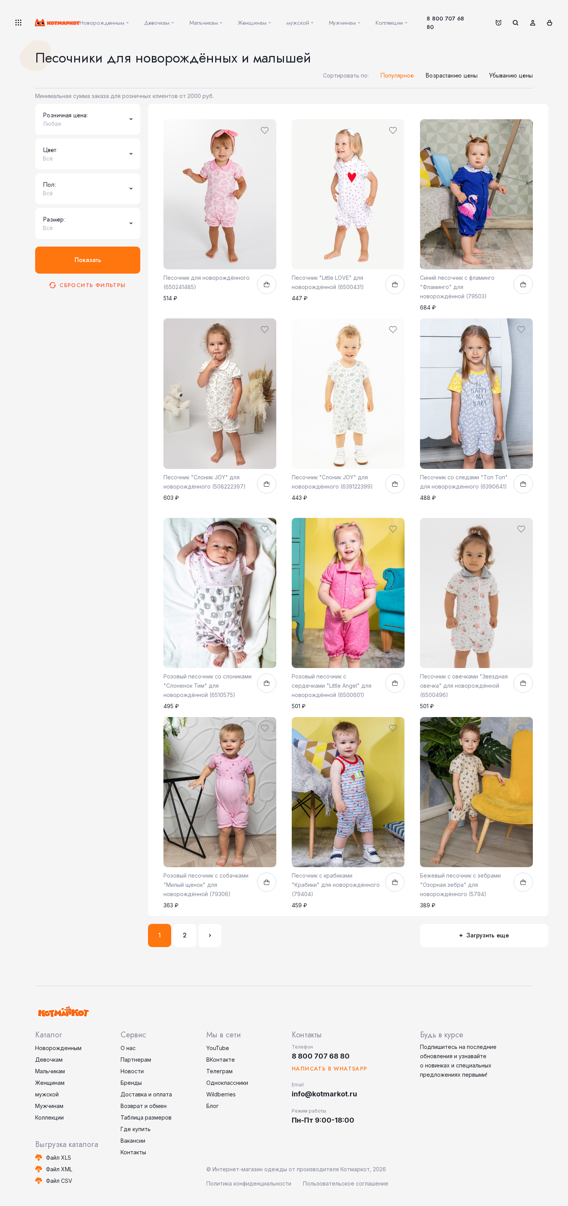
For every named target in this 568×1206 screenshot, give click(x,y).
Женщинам (50, 1082)
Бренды (131, 1082)
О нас (128, 1048)
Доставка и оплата (146, 1094)
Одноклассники (227, 1082)
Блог (212, 1106)
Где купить (136, 1129)
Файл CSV (59, 1180)
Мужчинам (49, 1106)
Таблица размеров (146, 1117)
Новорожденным (58, 1048)
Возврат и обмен (144, 1106)
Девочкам (49, 1059)
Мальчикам (50, 1071)
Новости (132, 1071)
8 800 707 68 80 (445, 22)
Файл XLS (58, 1157)
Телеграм (219, 1071)
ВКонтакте (220, 1059)
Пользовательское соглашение (345, 1183)
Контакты (133, 1152)
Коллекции (49, 1117)
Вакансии (133, 1140)
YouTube (217, 1048)
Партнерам (136, 1059)
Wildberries (221, 1094)
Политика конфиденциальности (248, 1183)
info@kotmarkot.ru (324, 1094)
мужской (47, 1094)
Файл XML (59, 1169)
